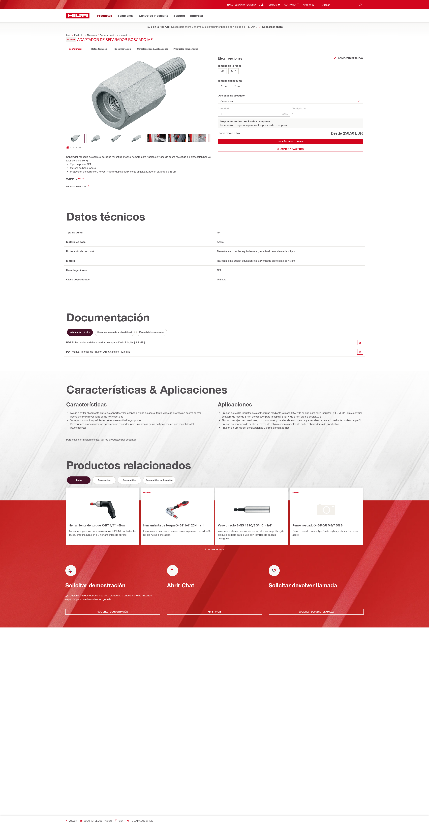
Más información (76, 186)
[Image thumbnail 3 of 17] (116, 138)
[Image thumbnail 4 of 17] (136, 138)
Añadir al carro (292, 141)
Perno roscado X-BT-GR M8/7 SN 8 (317, 525)
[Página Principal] (77, 15)
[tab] (75, 49)
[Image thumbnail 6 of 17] (177, 138)
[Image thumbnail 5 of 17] (156, 138)
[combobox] (341, 4)
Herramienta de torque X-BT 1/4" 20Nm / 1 (173, 525)
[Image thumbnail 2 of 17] (95, 138)
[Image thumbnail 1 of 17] (75, 138)
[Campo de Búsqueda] (360, 4)
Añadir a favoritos (292, 149)
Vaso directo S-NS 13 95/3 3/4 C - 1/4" (245, 525)
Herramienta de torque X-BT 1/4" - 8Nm (97, 525)
